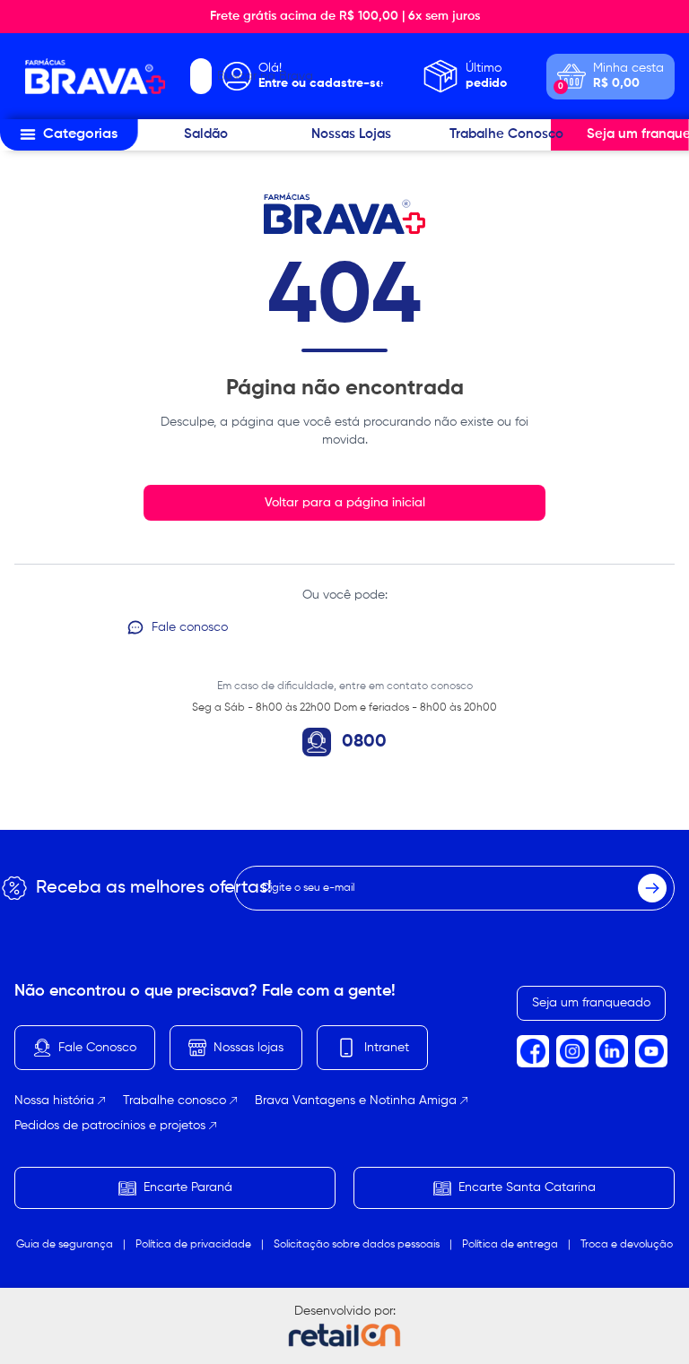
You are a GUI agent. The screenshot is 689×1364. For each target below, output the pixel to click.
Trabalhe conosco (174, 1100)
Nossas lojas (248, 1047)
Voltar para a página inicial (345, 502)
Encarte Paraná (188, 1187)
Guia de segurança (64, 1244)
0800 (364, 742)
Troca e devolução (626, 1244)
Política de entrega (510, 1244)
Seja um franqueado (591, 1003)
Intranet (386, 1047)
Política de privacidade (193, 1244)
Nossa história (54, 1100)
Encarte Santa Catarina (527, 1187)
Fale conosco (190, 627)
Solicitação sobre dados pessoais (357, 1244)
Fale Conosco (97, 1047)
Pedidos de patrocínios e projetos (109, 1125)
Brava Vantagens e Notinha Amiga (356, 1100)
